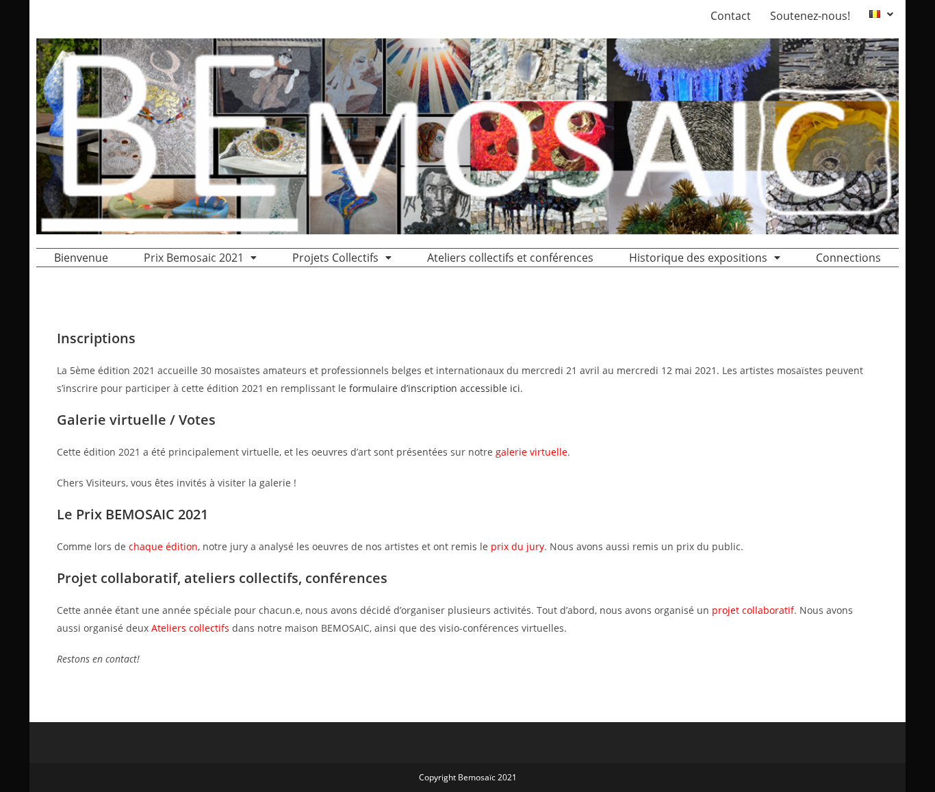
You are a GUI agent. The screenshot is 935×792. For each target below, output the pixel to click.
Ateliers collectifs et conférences (510, 257)
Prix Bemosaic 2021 (194, 257)
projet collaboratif (753, 610)
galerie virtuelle (531, 451)
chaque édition (163, 546)
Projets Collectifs (335, 257)
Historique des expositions (698, 257)
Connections (848, 257)
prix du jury (517, 546)
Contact (730, 15)
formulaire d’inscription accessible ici (434, 388)
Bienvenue (81, 257)
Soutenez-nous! (810, 15)
